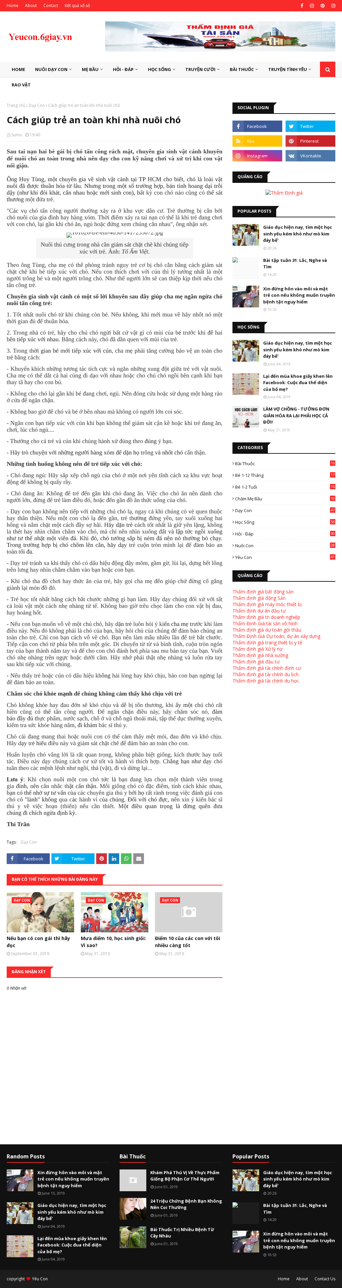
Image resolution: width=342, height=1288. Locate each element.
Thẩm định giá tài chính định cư (266, 668)
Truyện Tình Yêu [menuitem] (287, 69)
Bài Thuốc (285, 463)
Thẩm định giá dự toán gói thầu (266, 630)
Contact (50, 5)
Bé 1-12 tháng (285, 475)
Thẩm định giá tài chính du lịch (265, 674)
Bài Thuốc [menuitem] (242, 69)
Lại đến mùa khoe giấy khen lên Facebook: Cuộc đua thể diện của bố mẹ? (298, 382)
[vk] (310, 155)
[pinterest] (322, 5)
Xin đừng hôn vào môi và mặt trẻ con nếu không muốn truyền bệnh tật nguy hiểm (299, 295)
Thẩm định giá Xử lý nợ (257, 649)
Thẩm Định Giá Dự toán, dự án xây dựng (276, 636)
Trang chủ (16, 105)
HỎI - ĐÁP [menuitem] (123, 69)
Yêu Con (285, 557)
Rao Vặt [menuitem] (21, 85)
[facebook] (302, 5)
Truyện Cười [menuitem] (200, 69)
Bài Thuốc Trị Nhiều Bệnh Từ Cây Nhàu (182, 1232)
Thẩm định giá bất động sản (263, 591)
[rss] (257, 141)
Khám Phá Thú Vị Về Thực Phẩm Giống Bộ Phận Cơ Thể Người (184, 1175)
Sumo (16, 135)
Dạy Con (37, 105)
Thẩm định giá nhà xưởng (260, 655)
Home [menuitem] (18, 69)
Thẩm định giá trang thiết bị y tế (267, 642)
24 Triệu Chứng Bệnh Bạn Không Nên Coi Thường (186, 1204)
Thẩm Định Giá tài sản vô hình (265, 623)
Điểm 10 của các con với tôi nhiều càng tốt (187, 941)
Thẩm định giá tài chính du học (265, 680)
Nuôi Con (285, 546)
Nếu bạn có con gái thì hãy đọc (38, 941)
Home (12, 5)
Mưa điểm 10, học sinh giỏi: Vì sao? (113, 941)
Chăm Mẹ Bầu (285, 499)
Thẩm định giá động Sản (259, 598)
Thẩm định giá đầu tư (256, 661)
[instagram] (312, 5)
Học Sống (285, 522)
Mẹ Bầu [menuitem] (90, 69)
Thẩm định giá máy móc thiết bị (267, 604)
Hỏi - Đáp (285, 534)
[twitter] (310, 126)
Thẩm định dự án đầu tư (259, 610)
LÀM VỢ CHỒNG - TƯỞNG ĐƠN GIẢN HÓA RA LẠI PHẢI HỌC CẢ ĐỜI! (296, 415)
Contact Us (325, 1279)
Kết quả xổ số (77, 5)
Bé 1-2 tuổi (285, 487)
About (31, 5)
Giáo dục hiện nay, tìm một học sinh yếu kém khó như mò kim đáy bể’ (297, 233)
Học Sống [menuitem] (159, 69)
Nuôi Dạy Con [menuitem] (51, 69)
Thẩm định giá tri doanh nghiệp (266, 617)
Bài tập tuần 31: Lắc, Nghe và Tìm (295, 263)
